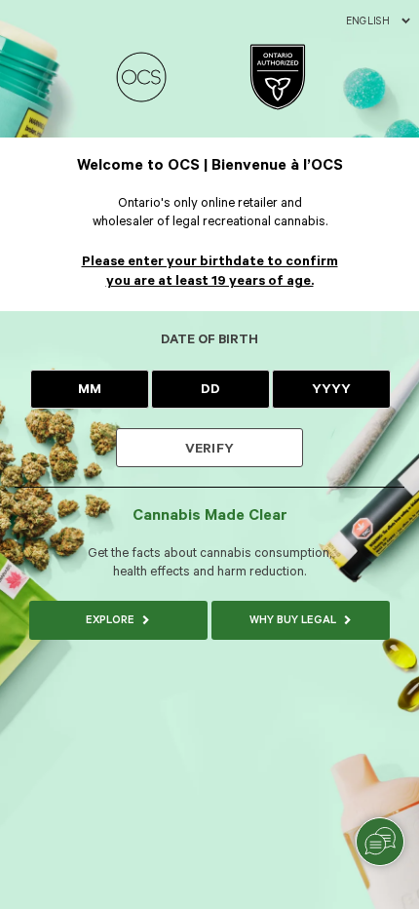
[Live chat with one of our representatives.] (380, 841)
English (368, 21)
